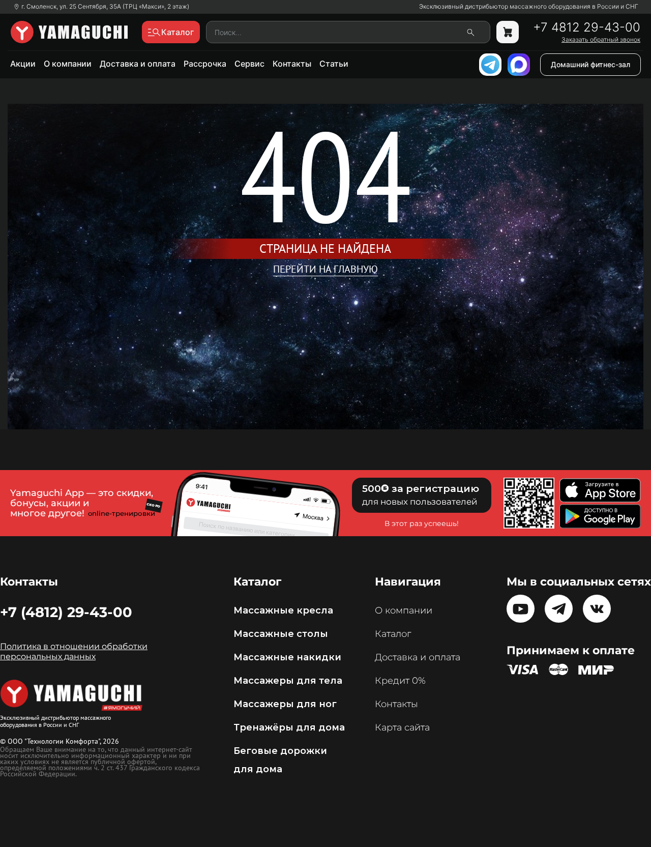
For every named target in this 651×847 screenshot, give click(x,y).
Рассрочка (205, 64)
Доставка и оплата (137, 64)
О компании (68, 64)
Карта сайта (402, 727)
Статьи (333, 64)
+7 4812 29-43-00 (586, 27)
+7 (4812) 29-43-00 (66, 612)
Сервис (249, 64)
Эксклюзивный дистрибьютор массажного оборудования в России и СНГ (528, 6)
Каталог (393, 633)
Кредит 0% (400, 680)
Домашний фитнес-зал (590, 64)
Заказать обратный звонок (600, 39)
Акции (23, 64)
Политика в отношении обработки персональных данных (73, 651)
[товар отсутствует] (507, 32)
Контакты (292, 64)
